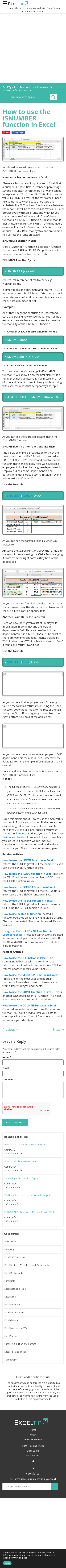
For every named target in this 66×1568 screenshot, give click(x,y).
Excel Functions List (14, 1312)
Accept (7, 1563)
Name (6, 1057)
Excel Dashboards (13, 1273)
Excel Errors (10, 1296)
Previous (9, 1029)
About (33, 1434)
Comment (9, 1079)
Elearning (9, 1249)
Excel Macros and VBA (16, 1328)
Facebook (21, 833)
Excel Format (33, 1455)
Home (9, 8)
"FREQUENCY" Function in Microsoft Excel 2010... (29, 1212)
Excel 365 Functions (14, 1257)
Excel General (11, 1320)
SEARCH (27, 495)
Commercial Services (33, 11)
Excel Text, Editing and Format (20, 1343)
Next (56, 1029)
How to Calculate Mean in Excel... (21, 1161)
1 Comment (10, 1204)
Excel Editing (33, 1450)
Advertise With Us (36, 8)
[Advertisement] (33, 48)
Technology (10, 1359)
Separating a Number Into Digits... (21, 1178)
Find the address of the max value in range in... (28, 1195)
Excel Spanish (11, 1336)
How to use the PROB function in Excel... (25, 1144)
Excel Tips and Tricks (15, 1351)
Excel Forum (53, 8)
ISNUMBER (13, 495)
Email (6, 1068)
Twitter (6, 837)
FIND (25, 662)
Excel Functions (12, 1304)
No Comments (12, 1153)
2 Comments (11, 1187)
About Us (20, 8)
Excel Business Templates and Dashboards (26, 1265)
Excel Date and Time (15, 1288)
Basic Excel (10, 1241)
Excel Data (9, 1281)
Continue (9, 1149)
